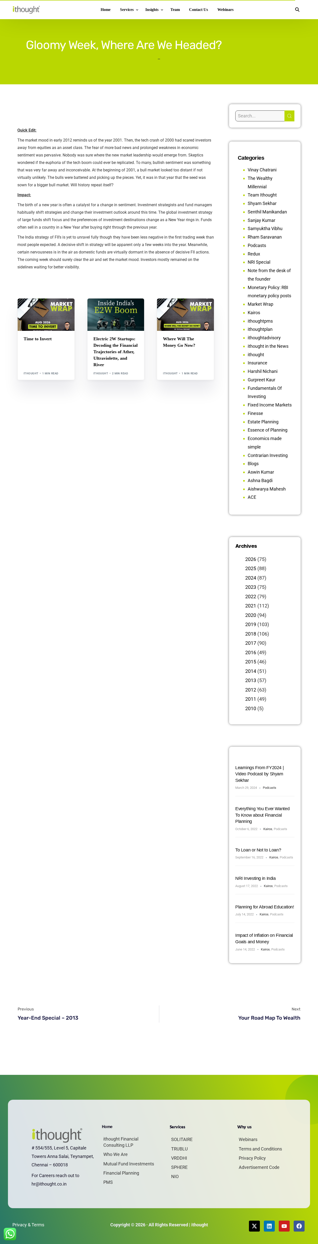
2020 (250, 615)
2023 (250, 587)
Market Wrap (46, 309)
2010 (250, 708)
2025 (250, 568)
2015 (250, 662)
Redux (254, 253)
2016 (250, 652)
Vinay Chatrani (262, 169)
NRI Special (259, 262)
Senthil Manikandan (121, 309)
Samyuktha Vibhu (265, 228)
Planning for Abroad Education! (264, 906)
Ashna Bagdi (260, 480)
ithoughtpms (260, 321)
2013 (250, 680)
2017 (250, 643)
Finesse (255, 413)
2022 (250, 596)
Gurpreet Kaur (261, 379)
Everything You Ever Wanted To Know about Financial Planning (262, 815)
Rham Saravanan (265, 237)
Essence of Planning (267, 430)
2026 (250, 559)
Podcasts (257, 245)
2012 (250, 690)
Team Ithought (262, 195)
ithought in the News (268, 346)
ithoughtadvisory (264, 337)
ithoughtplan (260, 329)
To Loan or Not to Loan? (258, 849)
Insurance (257, 362)
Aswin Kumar (261, 472)
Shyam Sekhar (36, 312)
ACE (252, 497)
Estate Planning (263, 421)
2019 (250, 624)
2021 (250, 606)
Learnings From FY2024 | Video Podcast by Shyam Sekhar (259, 774)
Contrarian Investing (268, 455)
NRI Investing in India (255, 878)
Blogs (30, 309)
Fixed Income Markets (270, 404)
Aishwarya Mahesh (267, 489)
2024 (250, 578)
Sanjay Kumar (261, 220)
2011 (250, 699)
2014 (250, 671)
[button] (297, 9)
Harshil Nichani (263, 371)
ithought (31, 373)
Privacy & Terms (28, 1224)
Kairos (254, 312)
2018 (250, 634)
